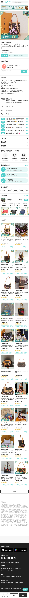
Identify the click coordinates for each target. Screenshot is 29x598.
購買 (23, 595)
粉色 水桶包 (16, 511)
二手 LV (14, 521)
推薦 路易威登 (10, 519)
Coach (2, 570)
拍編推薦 (16, 582)
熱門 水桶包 (5, 524)
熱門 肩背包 (12, 525)
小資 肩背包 (7, 525)
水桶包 (10, 510)
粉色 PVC (11, 511)
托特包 (15, 190)
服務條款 (13, 576)
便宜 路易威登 (10, 517)
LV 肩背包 (5, 516)
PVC (7, 510)
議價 (14, 595)
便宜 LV (19, 521)
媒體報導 (21, 582)
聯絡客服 (8, 576)
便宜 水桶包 (19, 523)
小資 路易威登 (16, 517)
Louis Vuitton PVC (22, 514)
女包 (7, 106)
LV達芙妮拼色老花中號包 (6, 504)
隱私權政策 (18, 576)
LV (1, 510)
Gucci (6, 570)
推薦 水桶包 (16, 524)
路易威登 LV (11, 512)
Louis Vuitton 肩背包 (14, 515)
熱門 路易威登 (23, 517)
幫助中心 (3, 576)
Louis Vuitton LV (13, 514)
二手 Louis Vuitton (17, 519)
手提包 (9, 190)
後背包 (21, 190)
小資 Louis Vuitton (8, 520)
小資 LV (23, 521)
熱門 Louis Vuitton (17, 520)
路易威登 (18, 509)
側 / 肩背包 (15, 568)
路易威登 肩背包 (6, 514)
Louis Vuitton (9, 110)
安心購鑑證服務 (9, 582)
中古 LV (4, 523)
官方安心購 (9, 568)
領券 (24, 71)
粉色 (4, 510)
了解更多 (26, 165)
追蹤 (26, 200)
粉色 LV (6, 511)
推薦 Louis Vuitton (8, 521)
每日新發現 (3, 568)
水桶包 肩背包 (22, 516)
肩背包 (11, 106)
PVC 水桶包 (10, 516)
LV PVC (21, 515)
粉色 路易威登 (19, 510)
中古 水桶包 (11, 524)
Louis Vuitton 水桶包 (5, 515)
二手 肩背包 (22, 524)
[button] (4, 204)
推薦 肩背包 (24, 525)
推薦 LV (8, 523)
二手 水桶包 (13, 523)
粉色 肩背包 (22, 511)
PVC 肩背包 (16, 516)
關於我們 (3, 582)
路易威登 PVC (18, 512)
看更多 (14, 491)
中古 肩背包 (18, 525)
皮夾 (20, 568)
